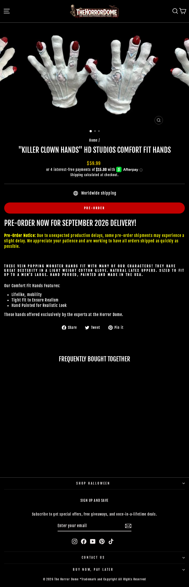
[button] (31, 452)
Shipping (76, 175)
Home (93, 140)
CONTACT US (93, 557)
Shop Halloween (93, 483)
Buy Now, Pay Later (93, 569)
